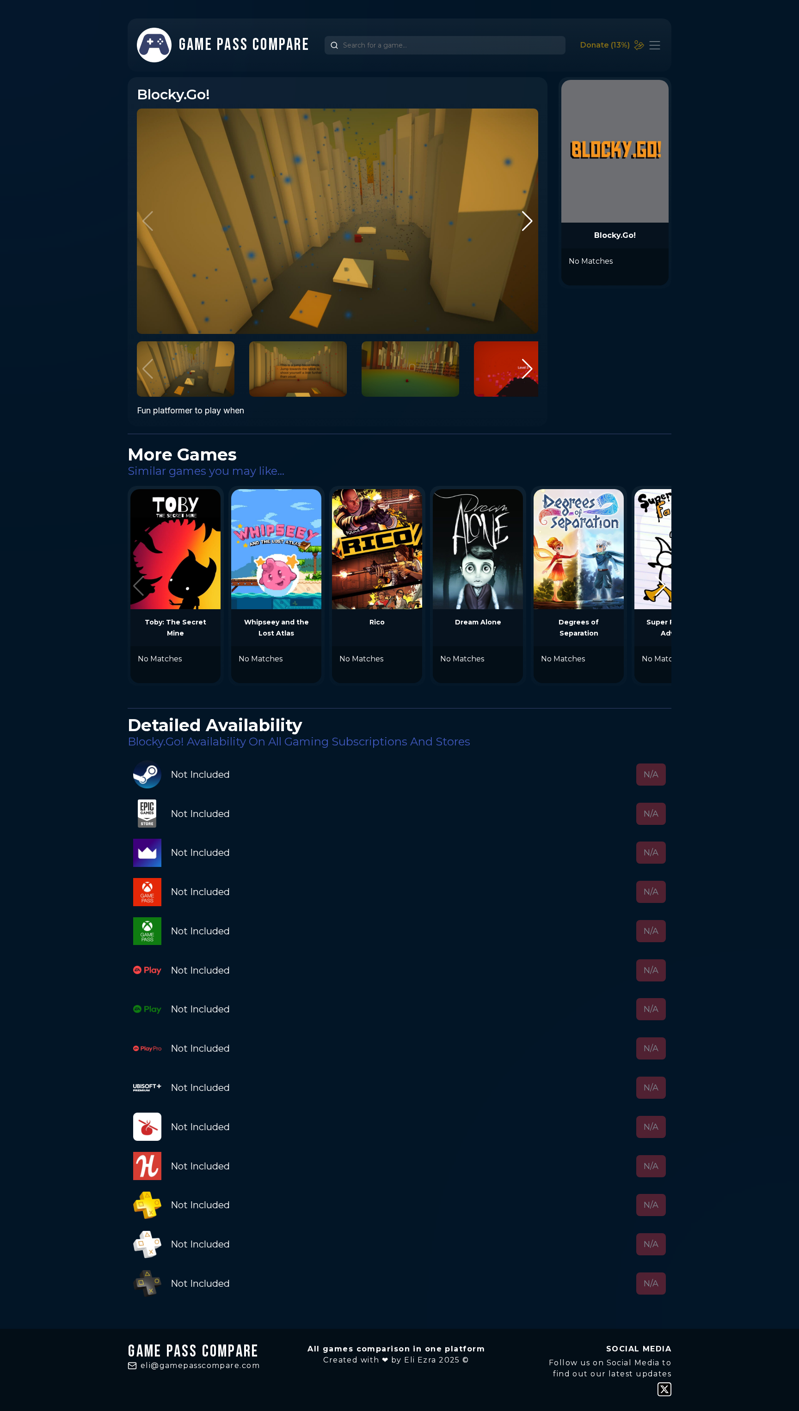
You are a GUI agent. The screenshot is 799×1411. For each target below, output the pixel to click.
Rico (377, 622)
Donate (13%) (605, 45)
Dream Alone (478, 622)
